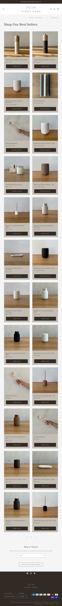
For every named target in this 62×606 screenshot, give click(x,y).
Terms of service (54, 602)
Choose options (17, 109)
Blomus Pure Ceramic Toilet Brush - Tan (44, 396)
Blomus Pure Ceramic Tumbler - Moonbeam (14, 311)
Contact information (49, 603)
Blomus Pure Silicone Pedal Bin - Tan (44, 184)
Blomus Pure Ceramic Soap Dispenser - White (44, 311)
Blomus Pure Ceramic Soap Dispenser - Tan (16, 437)
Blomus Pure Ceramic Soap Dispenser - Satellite (16, 521)
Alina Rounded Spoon (12, 143)
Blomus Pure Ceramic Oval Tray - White (44, 479)
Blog (57, 603)
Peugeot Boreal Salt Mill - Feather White (16, 60)
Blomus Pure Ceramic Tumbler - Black (16, 479)
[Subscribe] (43, 556)
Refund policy (36, 602)
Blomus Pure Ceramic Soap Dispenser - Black (16, 354)
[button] (3, 9)
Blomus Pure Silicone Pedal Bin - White (44, 143)
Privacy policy (45, 602)
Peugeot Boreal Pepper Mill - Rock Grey (44, 60)
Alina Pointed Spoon (11, 396)
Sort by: (31, 17)
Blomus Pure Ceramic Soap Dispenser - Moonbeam (44, 226)
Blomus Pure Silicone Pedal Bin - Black (44, 268)
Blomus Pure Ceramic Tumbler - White (44, 353)
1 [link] (26, 537)
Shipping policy (39, 603)
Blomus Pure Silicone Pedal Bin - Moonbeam (14, 101)
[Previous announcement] (3, 2)
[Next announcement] (59, 2)
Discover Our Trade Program (31, 564)
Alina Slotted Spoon (39, 437)
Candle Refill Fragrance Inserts (14, 184)
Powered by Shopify (27, 602)
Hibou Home (18, 602)
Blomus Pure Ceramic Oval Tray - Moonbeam (14, 269)
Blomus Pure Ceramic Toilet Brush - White (15, 226)
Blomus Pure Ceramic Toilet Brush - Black (45, 520)
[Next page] (35, 537)
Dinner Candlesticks (39, 101)
